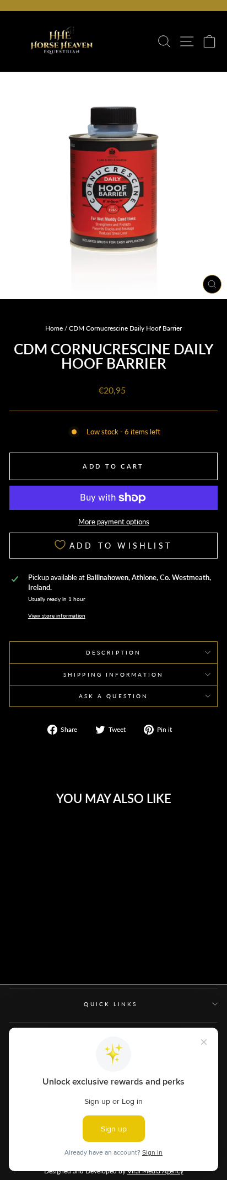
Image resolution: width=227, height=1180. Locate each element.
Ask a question (113, 696)
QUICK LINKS (110, 1004)
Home (54, 328)
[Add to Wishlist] (77, 833)
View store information (56, 615)
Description (113, 652)
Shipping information (113, 674)
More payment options (113, 521)
